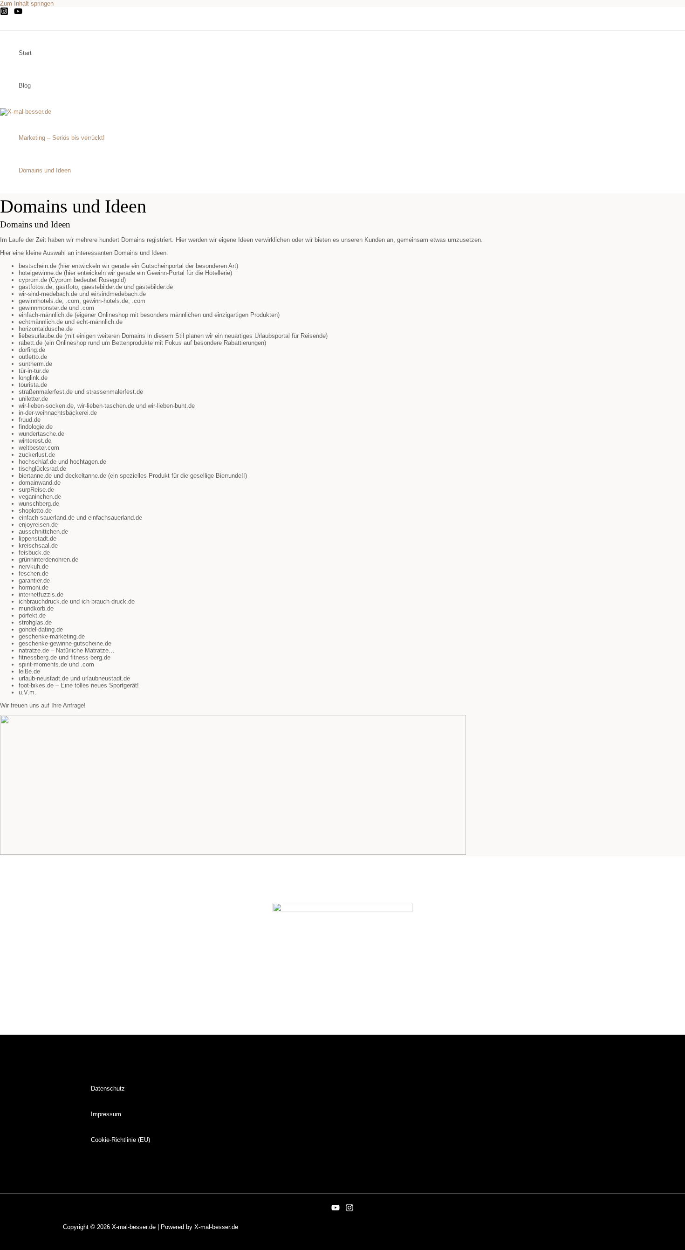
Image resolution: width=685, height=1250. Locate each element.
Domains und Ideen (45, 170)
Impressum (106, 1114)
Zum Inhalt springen (27, 3)
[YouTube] (18, 13)
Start (25, 52)
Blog (25, 85)
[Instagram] (4, 13)
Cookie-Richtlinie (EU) (120, 1139)
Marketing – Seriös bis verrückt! (62, 137)
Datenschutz (108, 1088)
